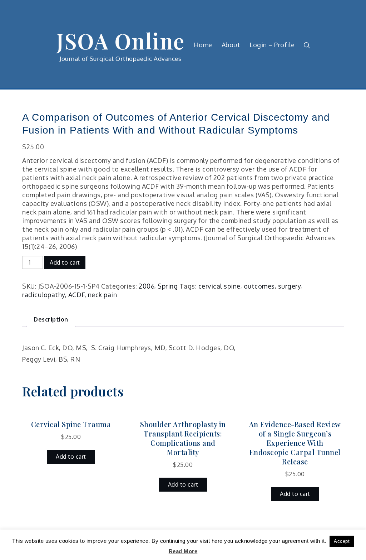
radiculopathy (43, 295)
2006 (146, 286)
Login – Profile (272, 45)
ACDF (76, 295)
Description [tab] (51, 319)
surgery (289, 286)
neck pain (102, 295)
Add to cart (65, 262)
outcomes (259, 286)
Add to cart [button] (71, 456)
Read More (183, 551)
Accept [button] (342, 541)
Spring (168, 286)
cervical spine (219, 286)
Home (203, 45)
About (231, 45)
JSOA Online (120, 40)
